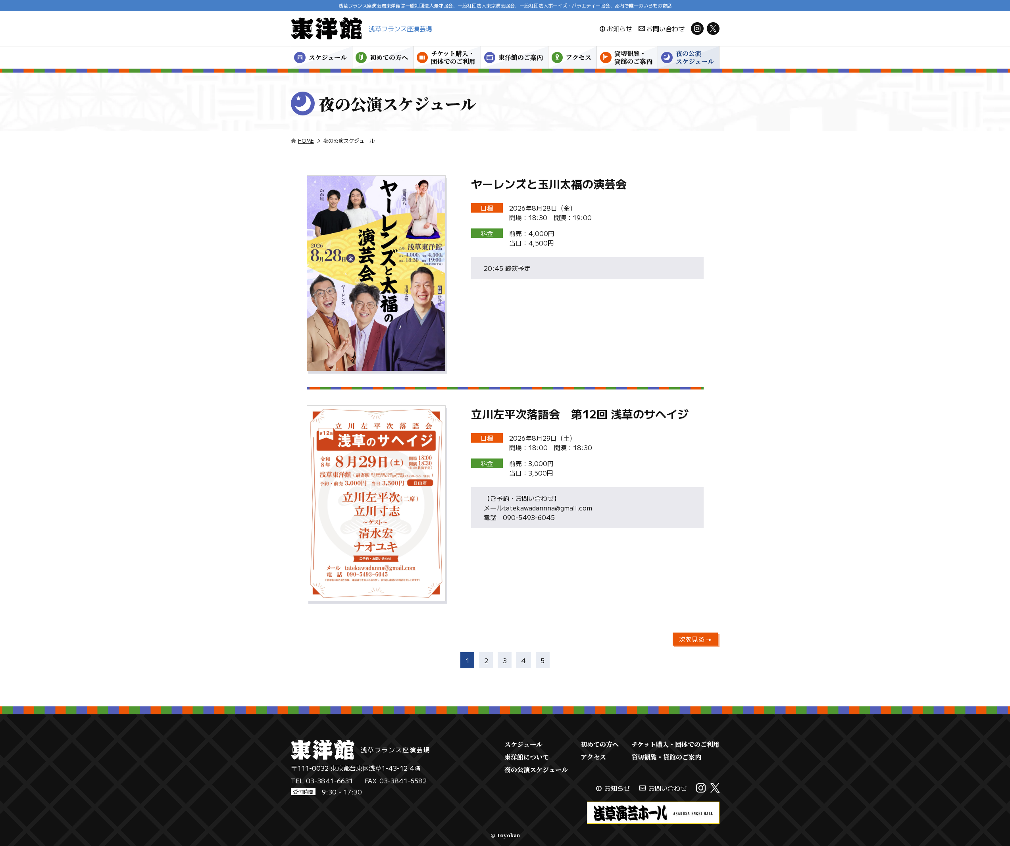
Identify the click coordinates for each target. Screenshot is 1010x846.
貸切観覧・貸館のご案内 (633, 57)
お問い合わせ (665, 28)
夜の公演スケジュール (695, 57)
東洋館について (526, 757)
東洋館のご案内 (520, 57)
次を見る (692, 639)
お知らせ (619, 28)
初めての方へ (389, 57)
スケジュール (328, 57)
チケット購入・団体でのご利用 (453, 57)
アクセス (578, 57)
